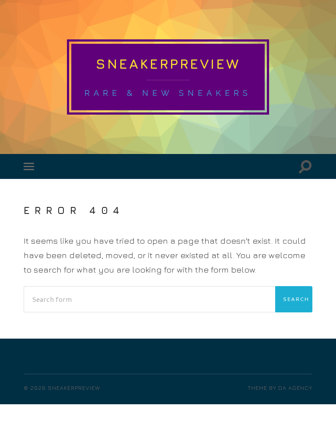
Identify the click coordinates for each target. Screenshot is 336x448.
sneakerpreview (168, 64)
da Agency (295, 388)
